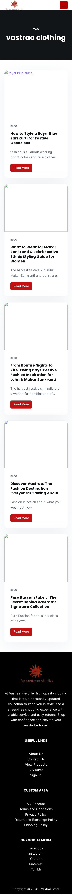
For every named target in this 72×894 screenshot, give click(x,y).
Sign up (36, 775)
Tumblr (36, 869)
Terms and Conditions (36, 809)
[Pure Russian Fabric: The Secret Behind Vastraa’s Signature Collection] (36, 558)
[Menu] (64, 5)
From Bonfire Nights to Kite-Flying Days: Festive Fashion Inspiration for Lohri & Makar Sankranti (33, 372)
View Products (36, 764)
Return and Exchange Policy (36, 820)
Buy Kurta (36, 770)
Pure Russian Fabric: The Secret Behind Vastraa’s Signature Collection (33, 602)
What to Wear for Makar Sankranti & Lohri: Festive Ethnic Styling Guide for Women (34, 254)
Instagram (35, 853)
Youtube (36, 859)
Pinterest (36, 864)
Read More (22, 169)
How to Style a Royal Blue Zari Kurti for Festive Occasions (33, 138)
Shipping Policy (36, 825)
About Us (36, 754)
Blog (13, 126)
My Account (36, 804)
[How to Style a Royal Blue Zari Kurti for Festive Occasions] (36, 94)
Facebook (35, 848)
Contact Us (36, 759)
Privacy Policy (36, 814)
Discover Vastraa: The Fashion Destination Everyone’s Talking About (34, 488)
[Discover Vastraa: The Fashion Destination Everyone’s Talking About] (36, 444)
